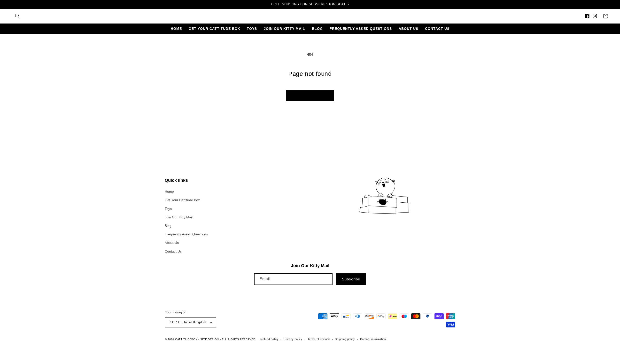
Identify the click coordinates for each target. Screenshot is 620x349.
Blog (168, 226)
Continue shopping (310, 95)
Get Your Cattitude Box (182, 200)
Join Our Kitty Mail (179, 217)
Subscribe (351, 279)
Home (169, 191)
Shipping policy (345, 339)
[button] (17, 16)
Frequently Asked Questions (186, 234)
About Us (172, 243)
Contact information (373, 339)
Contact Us (173, 251)
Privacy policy (293, 339)
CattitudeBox (186, 339)
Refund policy (269, 339)
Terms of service (319, 339)
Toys (168, 209)
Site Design (209, 339)
